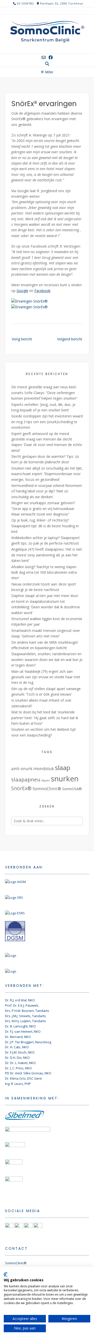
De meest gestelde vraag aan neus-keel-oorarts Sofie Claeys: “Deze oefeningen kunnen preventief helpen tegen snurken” (44, 393)
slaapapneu (25, 779)
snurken (64, 779)
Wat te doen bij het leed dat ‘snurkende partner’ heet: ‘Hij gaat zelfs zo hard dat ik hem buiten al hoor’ (44, 718)
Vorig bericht (22, 339)
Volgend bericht (69, 339)
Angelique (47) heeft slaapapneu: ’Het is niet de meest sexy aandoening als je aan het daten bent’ (46, 555)
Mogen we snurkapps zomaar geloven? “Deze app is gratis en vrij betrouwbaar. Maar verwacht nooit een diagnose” (43, 508)
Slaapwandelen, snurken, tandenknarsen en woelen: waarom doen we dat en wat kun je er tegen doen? (46, 659)
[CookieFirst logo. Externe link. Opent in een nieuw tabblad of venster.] (6, 1274)
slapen (45, 780)
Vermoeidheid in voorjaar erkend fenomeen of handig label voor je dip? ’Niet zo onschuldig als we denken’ (46, 491)
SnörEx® (21, 788)
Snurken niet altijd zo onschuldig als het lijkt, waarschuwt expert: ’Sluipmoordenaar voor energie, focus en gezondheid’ (47, 474)
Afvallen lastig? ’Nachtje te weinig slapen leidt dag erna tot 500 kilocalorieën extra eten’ (44, 572)
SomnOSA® (72, 788)
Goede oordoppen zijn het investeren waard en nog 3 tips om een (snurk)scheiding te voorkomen (47, 422)
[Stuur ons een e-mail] (43, 57)
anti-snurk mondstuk (32, 768)
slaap (62, 767)
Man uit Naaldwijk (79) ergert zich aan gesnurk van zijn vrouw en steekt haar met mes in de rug (45, 677)
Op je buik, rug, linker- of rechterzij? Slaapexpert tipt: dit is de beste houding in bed (45, 526)
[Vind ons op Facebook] (50, 57)
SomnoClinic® (47, 788)
